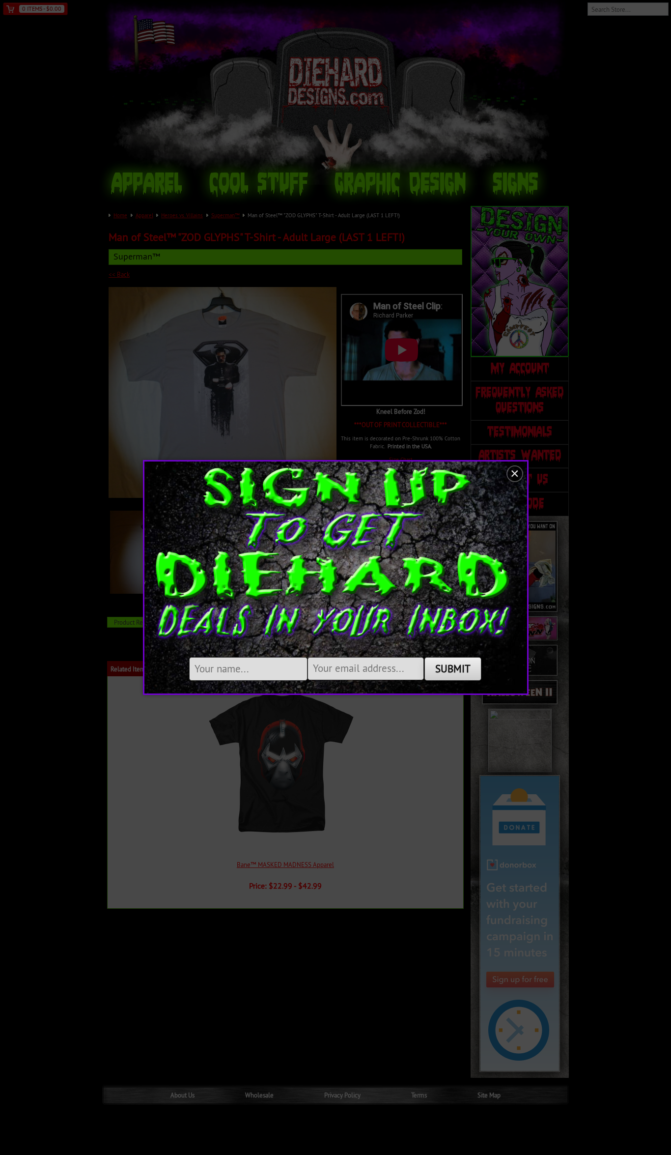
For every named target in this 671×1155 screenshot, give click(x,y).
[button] (514, 473)
